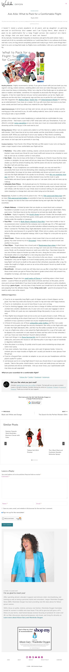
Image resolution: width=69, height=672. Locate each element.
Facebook (38, 377)
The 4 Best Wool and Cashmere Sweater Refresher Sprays (56, 452)
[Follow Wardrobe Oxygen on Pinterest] (42, 657)
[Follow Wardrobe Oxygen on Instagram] (27, 657)
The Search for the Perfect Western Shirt (53, 413)
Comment (6, 477)
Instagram (46, 377)
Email (38, 504)
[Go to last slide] (5, 443)
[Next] (63, 443)
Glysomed (32, 241)
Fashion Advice (34, 10)
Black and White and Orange (12, 413)
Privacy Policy (45, 659)
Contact (31, 659)
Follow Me (23, 377)
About (19, 659)
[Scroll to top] (66, 667)
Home (8, 659)
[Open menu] (66, 3)
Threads (55, 387)
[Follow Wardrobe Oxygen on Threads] (33, 657)
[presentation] (34, 437)
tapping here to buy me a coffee (26, 385)
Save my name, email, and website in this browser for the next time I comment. (27, 508)
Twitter (30, 377)
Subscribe (59, 659)
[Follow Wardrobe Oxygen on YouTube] (36, 657)
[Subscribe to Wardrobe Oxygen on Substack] (39, 657)
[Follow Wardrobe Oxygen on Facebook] (30, 657)
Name (5, 504)
